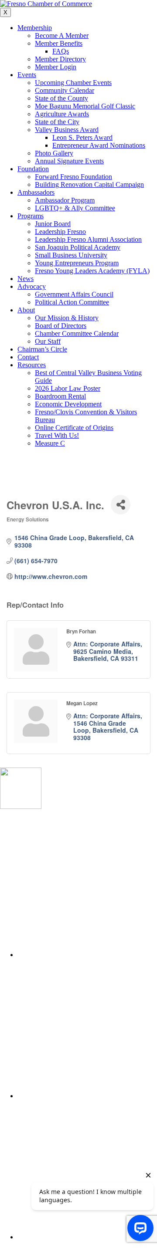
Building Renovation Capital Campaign (89, 184)
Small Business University (71, 255)
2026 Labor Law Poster (67, 388)
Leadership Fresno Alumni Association (88, 239)
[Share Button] (120, 504)
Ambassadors (36, 192)
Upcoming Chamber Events (73, 82)
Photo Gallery (54, 153)
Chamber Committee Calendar (77, 333)
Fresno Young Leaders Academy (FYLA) (92, 270)
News (25, 278)
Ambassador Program (65, 200)
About (26, 310)
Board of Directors (60, 325)
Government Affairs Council (74, 294)
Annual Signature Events (69, 161)
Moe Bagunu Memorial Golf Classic (85, 106)
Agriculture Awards (62, 114)
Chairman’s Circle (42, 349)
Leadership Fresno (60, 231)
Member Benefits (58, 43)
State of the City (57, 121)
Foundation (33, 168)
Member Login (55, 67)
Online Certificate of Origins (74, 427)
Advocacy (31, 286)
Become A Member (62, 35)
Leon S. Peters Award (82, 137)
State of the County (61, 98)
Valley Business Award (67, 129)
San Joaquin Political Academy (77, 247)
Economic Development (68, 404)
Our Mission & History (67, 317)
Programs (30, 216)
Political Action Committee (72, 302)
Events (26, 74)
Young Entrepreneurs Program (77, 263)
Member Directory (60, 59)
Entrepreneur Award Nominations (98, 145)
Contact (28, 357)
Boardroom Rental (60, 396)
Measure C (50, 443)
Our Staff (48, 341)
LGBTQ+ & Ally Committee (75, 208)
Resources (31, 365)
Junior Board (53, 223)
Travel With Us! (57, 435)
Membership (34, 27)
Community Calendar (64, 90)
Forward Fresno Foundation (73, 176)
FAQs (60, 51)
